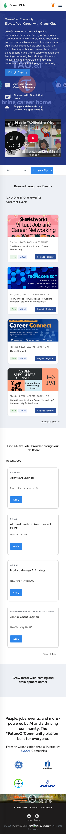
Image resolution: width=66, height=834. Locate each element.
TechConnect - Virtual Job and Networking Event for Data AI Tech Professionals (31, 300)
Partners (34, 807)
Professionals (21, 807)
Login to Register (45, 257)
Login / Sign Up (19, 72)
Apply (16, 499)
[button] (53, 5)
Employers (46, 807)
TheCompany (39, 826)
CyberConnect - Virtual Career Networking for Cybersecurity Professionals (33, 402)
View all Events (49, 421)
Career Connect (18, 351)
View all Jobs (50, 654)
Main (8, 170)
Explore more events (23, 197)
